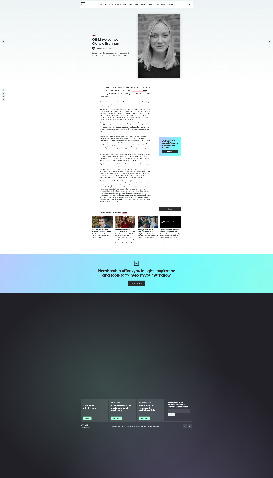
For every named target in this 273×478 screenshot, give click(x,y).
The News (170, 208)
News (94, 35)
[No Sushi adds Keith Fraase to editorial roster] (102, 222)
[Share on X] (3, 93)
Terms (131, 426)
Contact (86, 418)
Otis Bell (102, 169)
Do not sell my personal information (152, 426)
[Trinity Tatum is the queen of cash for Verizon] (125, 222)
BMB (131, 136)
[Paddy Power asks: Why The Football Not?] (148, 222)
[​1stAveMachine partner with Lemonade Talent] (170, 222)
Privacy (127, 426)
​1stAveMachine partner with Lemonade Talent (169, 230)
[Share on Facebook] (3, 90)
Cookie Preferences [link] (138, 426)
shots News (99, 48)
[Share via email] (3, 99)
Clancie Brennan (139, 90)
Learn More (116, 418)
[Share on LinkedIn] (3, 96)
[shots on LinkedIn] (190, 426)
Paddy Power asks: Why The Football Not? (146, 230)
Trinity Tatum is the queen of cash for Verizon (125, 230)
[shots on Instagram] (185, 426)
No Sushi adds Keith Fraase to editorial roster (101, 230)
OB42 (137, 87)
